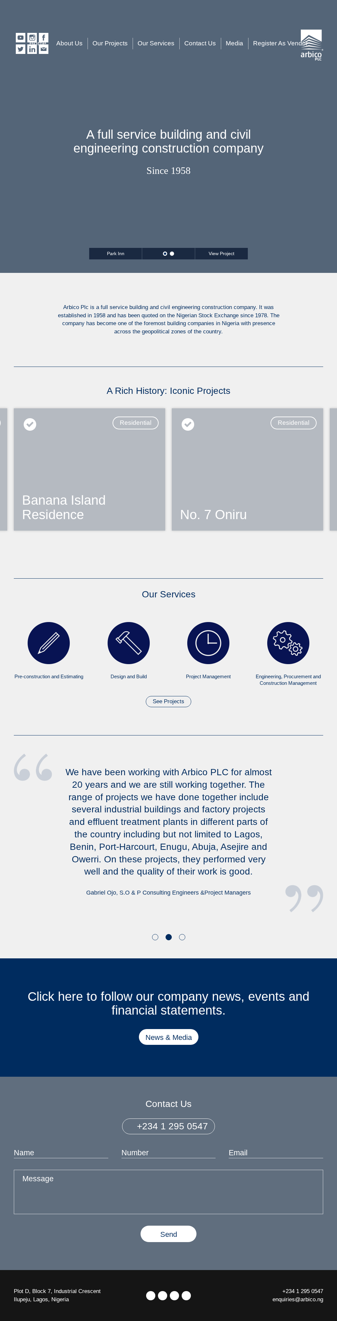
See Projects (168, 701)
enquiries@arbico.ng (297, 1299)
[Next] (317, 554)
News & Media (168, 1037)
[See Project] (89, 469)
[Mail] (186, 1295)
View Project (221, 253)
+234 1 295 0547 (171, 1126)
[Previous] (19, 554)
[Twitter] (150, 1295)
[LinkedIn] (174, 1295)
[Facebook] (162, 1295)
